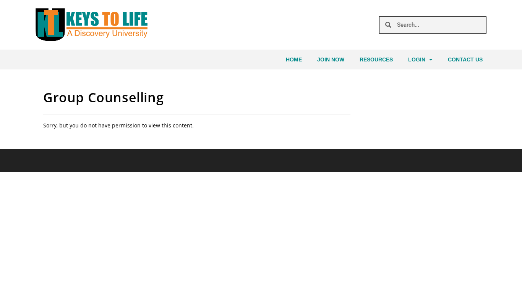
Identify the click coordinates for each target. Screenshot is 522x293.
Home (294, 59)
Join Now (330, 59)
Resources (376, 59)
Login (416, 59)
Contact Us (465, 59)
